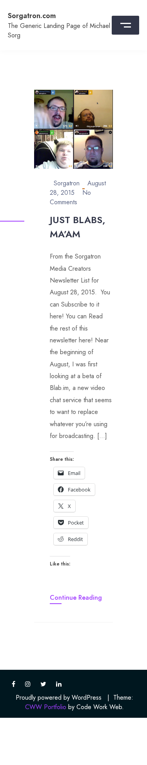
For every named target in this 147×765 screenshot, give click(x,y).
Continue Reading (76, 597)
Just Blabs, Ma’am (77, 227)
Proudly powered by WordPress (59, 697)
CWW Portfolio (45, 706)
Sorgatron (67, 183)
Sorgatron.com (32, 16)
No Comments (70, 197)
